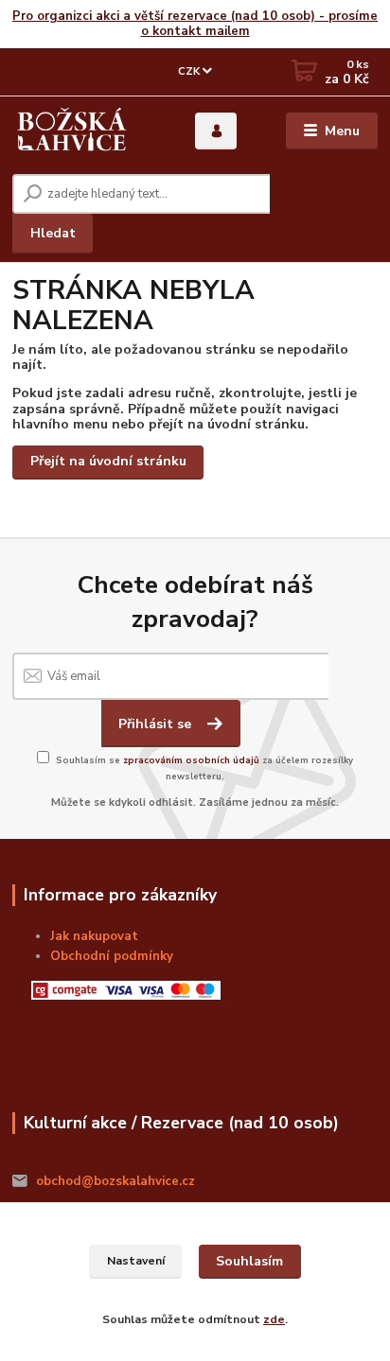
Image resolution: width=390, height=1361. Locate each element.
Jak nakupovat (94, 936)
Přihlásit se (156, 724)
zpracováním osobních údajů (191, 760)
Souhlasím (249, 1261)
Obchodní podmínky (111, 956)
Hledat (53, 233)
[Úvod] (72, 131)
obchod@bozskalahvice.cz (115, 1181)
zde (274, 1319)
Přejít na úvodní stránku (108, 461)
